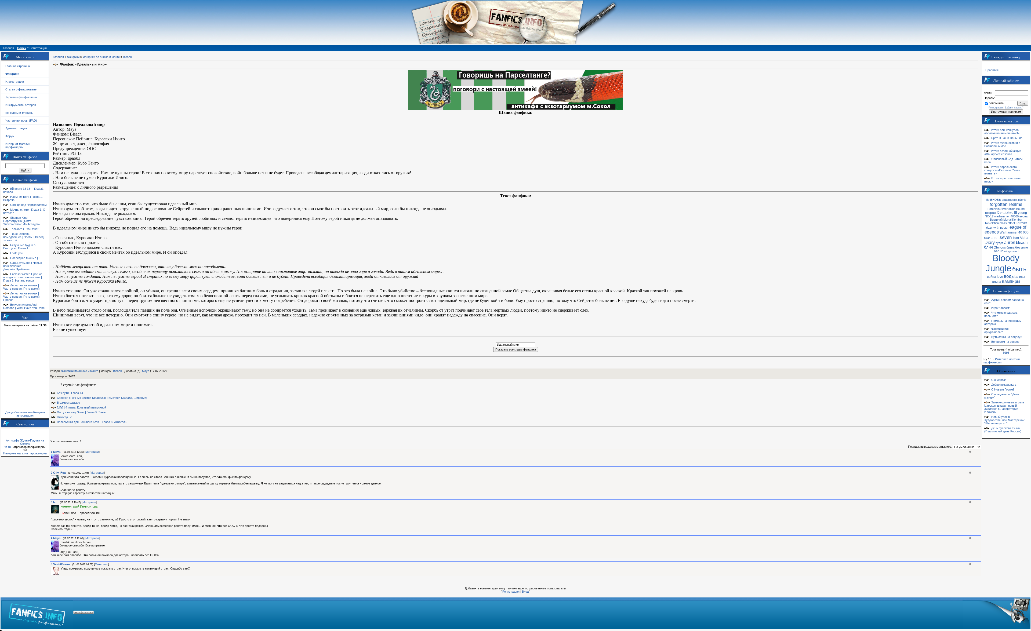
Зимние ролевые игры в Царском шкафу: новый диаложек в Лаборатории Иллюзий (1004, 407)
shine (1011, 208)
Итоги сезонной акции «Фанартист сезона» (1002, 152)
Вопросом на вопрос (1005, 341)
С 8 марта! (998, 379)
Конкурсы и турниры (19, 112)
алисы (1020, 277)
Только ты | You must (24, 229)
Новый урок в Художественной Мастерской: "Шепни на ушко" (1004, 420)
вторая (990, 213)
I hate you (16, 253)
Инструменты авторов (20, 105)
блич (988, 247)
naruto (998, 251)
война (991, 277)
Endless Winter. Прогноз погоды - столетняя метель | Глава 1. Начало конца (22, 277)
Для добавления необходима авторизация (25, 414)
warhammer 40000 (1006, 216)
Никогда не (64, 417)
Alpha (1024, 238)
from (1015, 238)
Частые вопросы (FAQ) (21, 120)
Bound (1020, 208)
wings (1008, 251)
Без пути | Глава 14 (70, 393)
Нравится (992, 70)
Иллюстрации (14, 81)
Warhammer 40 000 (1014, 232)
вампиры (1011, 281)
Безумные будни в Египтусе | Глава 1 (19, 246)
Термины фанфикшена (21, 97)
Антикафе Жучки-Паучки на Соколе (25, 442)
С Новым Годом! (1002, 389)
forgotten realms (1006, 204)
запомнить (996, 103)
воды (1009, 276)
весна (1023, 216)
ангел (1009, 242)
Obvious (1000, 247)
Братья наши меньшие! (1007, 138)
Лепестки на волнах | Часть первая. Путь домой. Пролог (21, 296)
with (996, 227)
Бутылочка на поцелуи (1006, 336)
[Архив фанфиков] (996, 613)
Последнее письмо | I (24, 258)
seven (1006, 237)
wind (1015, 251)
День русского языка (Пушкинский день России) (1002, 429)
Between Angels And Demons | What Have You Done (24, 306)
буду (989, 227)
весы (1004, 227)
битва (1010, 247)
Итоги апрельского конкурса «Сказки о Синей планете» (1002, 170)
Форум (9, 136)
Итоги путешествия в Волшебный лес (1002, 144)
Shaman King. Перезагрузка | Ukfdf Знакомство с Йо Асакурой (21, 221)
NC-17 (989, 216)
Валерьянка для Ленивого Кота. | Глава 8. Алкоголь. (92, 422)
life (987, 199)
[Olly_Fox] (60, 477)
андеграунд (1009, 199)
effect (1011, 223)
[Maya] (60, 456)
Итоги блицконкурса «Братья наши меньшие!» (1001, 131)
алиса (996, 282)
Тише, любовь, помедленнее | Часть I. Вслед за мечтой (23, 237)
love (1000, 277)
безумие (1021, 247)
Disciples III (1007, 212)
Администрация (16, 128)
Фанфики (73, 57)
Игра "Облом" (1000, 307)
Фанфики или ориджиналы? (996, 330)
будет (999, 243)
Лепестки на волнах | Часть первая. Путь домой (21, 287)
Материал (92, 451)
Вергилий (996, 219)
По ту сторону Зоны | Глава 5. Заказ (81, 412)
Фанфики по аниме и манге (101, 57)
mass (1003, 223)
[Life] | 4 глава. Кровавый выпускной (81, 407)
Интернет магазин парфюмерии (17, 145)
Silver (1004, 208)
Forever (1021, 223)
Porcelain (994, 208)
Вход (525, 591)
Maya (145, 371)
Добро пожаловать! (1004, 384)
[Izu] (60, 506)
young (1022, 213)
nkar (987, 237)
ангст (995, 238)
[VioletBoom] (60, 568)
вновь (995, 199)
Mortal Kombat (1012, 219)
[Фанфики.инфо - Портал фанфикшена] (37, 613)
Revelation (992, 223)
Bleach (127, 57)
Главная (58, 57)
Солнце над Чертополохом (28, 204)
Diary (990, 242)
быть (1019, 269)
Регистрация (511, 591)
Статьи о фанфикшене (21, 89)
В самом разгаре (68, 402)
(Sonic (1022, 199)
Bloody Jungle (1002, 263)
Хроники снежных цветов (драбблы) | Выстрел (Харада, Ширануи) (102, 397)
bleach (1022, 242)
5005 (1006, 352)
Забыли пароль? (1014, 107)
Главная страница (17, 66)
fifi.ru (8, 446)
